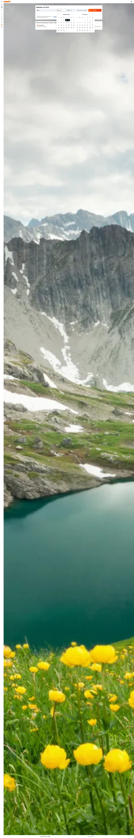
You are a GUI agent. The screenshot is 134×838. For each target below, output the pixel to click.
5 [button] (71, 20)
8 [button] (61, 22)
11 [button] (92, 22)
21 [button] (58, 27)
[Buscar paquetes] (1, 11)
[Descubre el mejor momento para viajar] (1, 19)
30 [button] (63, 30)
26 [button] (71, 27)
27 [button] (73, 27)
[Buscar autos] (1, 9)
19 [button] (71, 25)
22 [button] (61, 27)
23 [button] (63, 27)
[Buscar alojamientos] (1, 7)
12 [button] (71, 22)
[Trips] (1, 22)
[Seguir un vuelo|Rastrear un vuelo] (1, 17)
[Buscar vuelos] (1, 5)
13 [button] (73, 22)
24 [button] (66, 27)
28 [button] (58, 30)
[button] (2, 1)
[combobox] (47, 10)
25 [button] (68, 27)
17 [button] (66, 25)
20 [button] (73, 25)
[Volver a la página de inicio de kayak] (7, 1)
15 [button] (61, 25)
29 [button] (61, 30)
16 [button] (63, 25)
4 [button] (92, 20)
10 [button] (66, 22)
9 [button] (87, 22)
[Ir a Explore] (1, 14)
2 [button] (87, 20)
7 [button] (82, 22)
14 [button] (58, 25)
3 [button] (66, 20)
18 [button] (68, 25)
